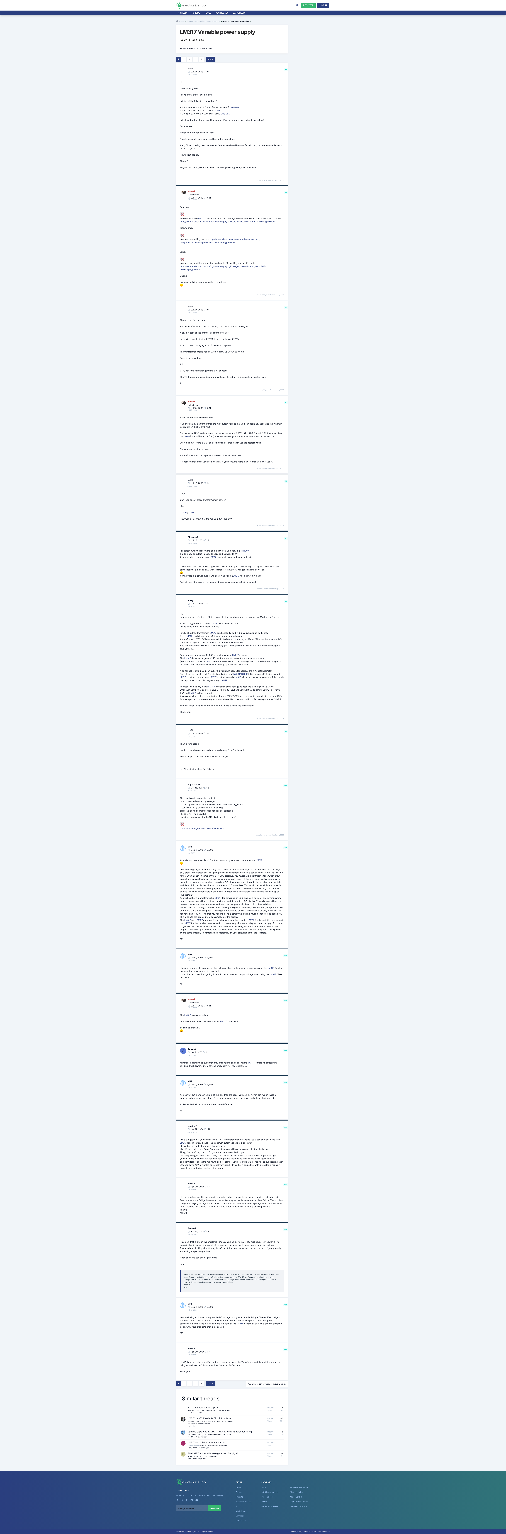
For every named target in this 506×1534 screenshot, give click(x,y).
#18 (285, 1229)
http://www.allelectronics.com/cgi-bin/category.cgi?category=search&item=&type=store (227, 221)
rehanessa (191, 1410)
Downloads (240, 1516)
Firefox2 (192, 1228)
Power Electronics (210, 1456)
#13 (285, 1000)
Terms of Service (309, 1532)
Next (209, 59)
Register (308, 5)
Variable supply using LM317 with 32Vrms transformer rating (220, 1431)
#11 (285, 848)
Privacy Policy (296, 1532)
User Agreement (324, 1532)
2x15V (191, 512)
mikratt (191, 1183)
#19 (285, 1305)
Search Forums (189, 48)
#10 (285, 786)
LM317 (187, 436)
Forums (196, 13)
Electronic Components (219, 1445)
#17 (285, 1185)
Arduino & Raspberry (299, 1487)
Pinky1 (191, 600)
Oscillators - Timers (269, 1506)
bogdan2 (192, 1126)
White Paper (241, 1511)
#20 (285, 1350)
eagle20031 (194, 784)
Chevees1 (193, 537)
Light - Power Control (299, 1501)
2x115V (183, 512)
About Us (180, 1495)
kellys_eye (202, 1459)
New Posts (206, 48)
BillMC (190, 1456)
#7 (286, 538)
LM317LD (225, 113)
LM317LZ (217, 110)
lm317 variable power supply (203, 1407)
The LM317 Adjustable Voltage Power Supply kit (213, 1453)
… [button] (195, 59)
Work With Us (204, 1495)
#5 (286, 403)
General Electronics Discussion (218, 1410)
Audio (263, 1487)
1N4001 (236, 674)
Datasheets (239, 13)
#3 (286, 192)
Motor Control (296, 1497)
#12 (285, 956)
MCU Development (269, 1492)
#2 (286, 70)
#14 (285, 1050)
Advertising (218, 1495)
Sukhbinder (192, 1434)
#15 (285, 1082)
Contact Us (191, 1495)
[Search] (297, 5)
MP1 (190, 846)
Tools (208, 13)
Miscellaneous (267, 1497)
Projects (239, 1497)
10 (194, 1426)
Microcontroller (296, 1492)
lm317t (251, 1062)
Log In (323, 5)
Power (264, 1501)
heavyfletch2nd (193, 1421)
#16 (285, 1127)
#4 (286, 308)
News (238, 1487)
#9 (286, 731)
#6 (286, 481)
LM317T (202, 218)
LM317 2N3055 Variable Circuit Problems (209, 1418)
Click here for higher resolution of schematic (202, 828)
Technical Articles (243, 1501)
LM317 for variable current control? (206, 1442)
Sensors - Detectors (298, 1506)
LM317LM (234, 107)
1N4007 (245, 550)
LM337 (199, 920)
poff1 (184, 40)
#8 (286, 601)
